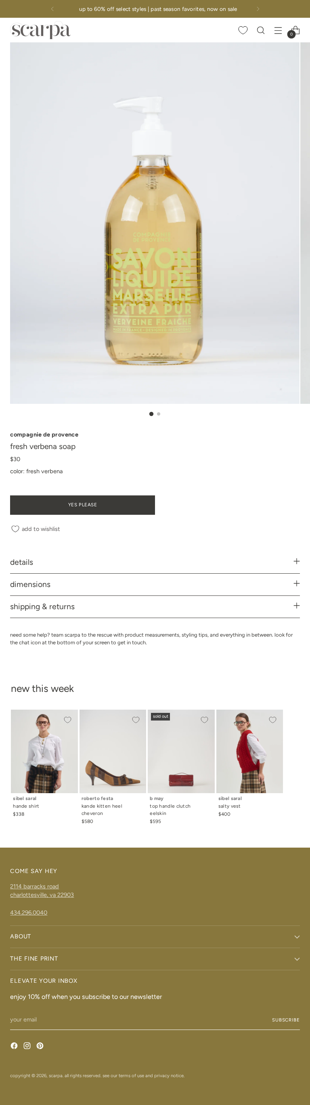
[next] (258, 9)
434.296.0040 (28, 912)
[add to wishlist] (67, 720)
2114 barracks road (34, 886)
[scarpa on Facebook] (15, 1047)
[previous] (52, 9)
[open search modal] (261, 30)
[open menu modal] (278, 30)
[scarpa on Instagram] (28, 1047)
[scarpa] (40, 30)
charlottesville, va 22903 (42, 894)
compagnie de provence (44, 434)
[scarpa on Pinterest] (41, 1047)
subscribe (286, 1020)
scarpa (56, 1075)
